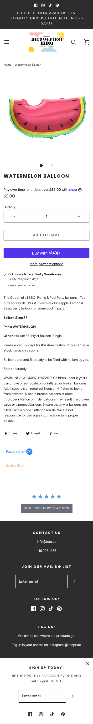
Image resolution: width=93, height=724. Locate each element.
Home (7, 64)
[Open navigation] (6, 42)
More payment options (46, 264)
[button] (46, 117)
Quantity (10, 207)
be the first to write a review (46, 508)
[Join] (74, 581)
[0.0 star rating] (32, 466)
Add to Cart (46, 235)
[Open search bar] (73, 42)
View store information (21, 285)
